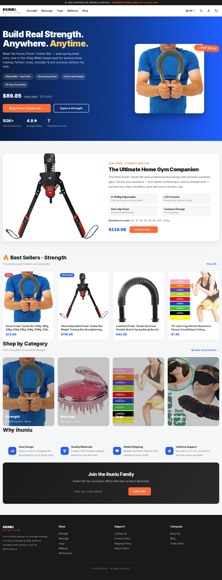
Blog (85, 10)
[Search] (201, 11)
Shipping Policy (122, 543)
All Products (65, 553)
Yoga (60, 10)
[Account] (208, 10)
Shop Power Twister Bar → (27, 108)
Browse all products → (205, 349)
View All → (212, 263)
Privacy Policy (122, 538)
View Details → (143, 229)
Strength (32, 10)
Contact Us (120, 533)
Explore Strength (71, 108)
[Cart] (216, 11)
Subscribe (139, 491)
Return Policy (121, 548)
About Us (175, 533)
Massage (47, 10)
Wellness (72, 10)
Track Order (177, 543)
